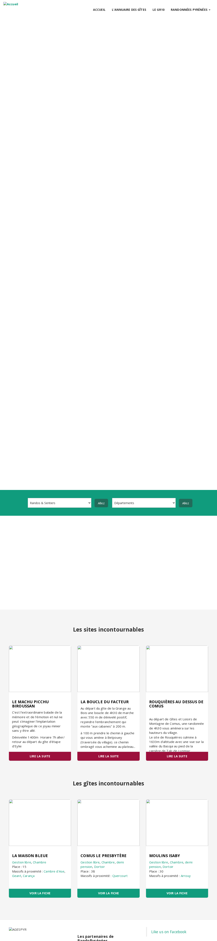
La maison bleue (30, 855)
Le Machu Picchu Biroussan (30, 703)
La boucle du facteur (105, 701)
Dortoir (99, 866)
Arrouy (186, 876)
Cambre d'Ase (54, 871)
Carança (29, 876)
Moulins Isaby (164, 855)
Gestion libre (21, 862)
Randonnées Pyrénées (189, 10)
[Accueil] (10, 4)
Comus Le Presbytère (104, 855)
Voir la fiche (39, 893)
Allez (101, 503)
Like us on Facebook (168, 931)
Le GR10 (158, 10)
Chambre (39, 862)
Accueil (99, 10)
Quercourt (120, 876)
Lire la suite (40, 756)
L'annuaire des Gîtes (129, 10)
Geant (16, 876)
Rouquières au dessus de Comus (176, 703)
